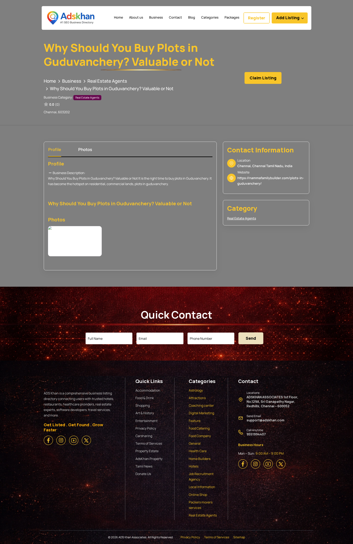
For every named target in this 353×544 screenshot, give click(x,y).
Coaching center (201, 405)
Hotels (193, 466)
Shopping (142, 405)
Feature (194, 421)
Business (71, 81)
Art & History (144, 413)
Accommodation (147, 390)
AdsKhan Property (148, 458)
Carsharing (143, 436)
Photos (56, 219)
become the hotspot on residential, (80, 184)
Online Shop (198, 494)
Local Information (202, 487)
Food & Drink (144, 398)
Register (256, 18)
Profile (56, 163)
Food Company (200, 436)
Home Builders (199, 458)
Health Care (198, 451)
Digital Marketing (201, 413)
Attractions (197, 398)
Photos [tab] (85, 149)
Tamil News (143, 466)
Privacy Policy (145, 428)
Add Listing (287, 17)
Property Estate (147, 451)
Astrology (196, 390)
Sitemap (239, 537)
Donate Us (143, 474)
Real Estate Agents (107, 81)
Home (50, 81)
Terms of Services (148, 443)
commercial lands (120, 184)
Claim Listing (263, 78)
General (195, 443)
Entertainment (146, 421)
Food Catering (199, 428)
